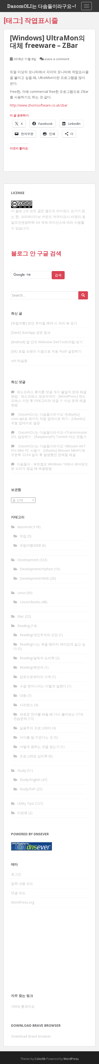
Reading (23, 625)
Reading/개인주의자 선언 (39, 635)
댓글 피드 (18, 893)
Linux (21, 592)
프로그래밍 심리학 (34, 756)
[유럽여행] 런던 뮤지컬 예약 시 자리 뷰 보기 (44, 323)
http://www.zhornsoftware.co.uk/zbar (39, 105)
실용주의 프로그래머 (35, 728)
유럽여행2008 (30, 545)
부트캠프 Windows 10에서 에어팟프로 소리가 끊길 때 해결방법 (49, 466)
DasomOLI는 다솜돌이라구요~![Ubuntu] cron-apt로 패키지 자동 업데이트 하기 (45, 416)
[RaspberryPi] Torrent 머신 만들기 (60, 436)
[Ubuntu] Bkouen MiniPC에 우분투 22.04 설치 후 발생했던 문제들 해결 (48, 452)
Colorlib (40, 1059)
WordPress (71, 1059)
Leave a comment (56, 59)
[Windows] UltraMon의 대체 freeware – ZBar (47, 41)
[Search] (83, 295)
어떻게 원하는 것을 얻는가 (40, 746)
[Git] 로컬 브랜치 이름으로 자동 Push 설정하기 (46, 351)
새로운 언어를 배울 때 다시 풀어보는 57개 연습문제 (48, 716)
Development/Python (36, 569)
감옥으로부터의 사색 (35, 676)
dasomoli (24, 527)
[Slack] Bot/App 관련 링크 (30, 332)
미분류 (22, 813)
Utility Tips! (25, 803)
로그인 (16, 874)
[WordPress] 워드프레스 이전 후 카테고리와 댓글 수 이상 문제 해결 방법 (48, 400)
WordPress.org (22, 902)
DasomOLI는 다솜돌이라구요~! (41, 6)
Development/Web (34, 578)
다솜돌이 (23, 464)
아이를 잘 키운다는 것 (36, 737)
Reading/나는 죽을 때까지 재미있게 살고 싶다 (49, 646)
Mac (20, 616)
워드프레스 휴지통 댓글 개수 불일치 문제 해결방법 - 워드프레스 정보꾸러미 (49, 394)
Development (27, 559)
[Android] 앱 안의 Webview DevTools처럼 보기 (47, 342)
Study (21, 770)
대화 (23, 695)
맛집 (23, 536)
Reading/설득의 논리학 (37, 658)
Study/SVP (28, 789)
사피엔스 (26, 705)
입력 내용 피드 (22, 883)
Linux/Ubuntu (30, 602)
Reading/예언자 (31, 667)
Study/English (30, 779)
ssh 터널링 (19, 360)
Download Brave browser (31, 1036)
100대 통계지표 (23, 1006)
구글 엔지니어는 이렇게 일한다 (43, 686)
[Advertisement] (49, 952)
